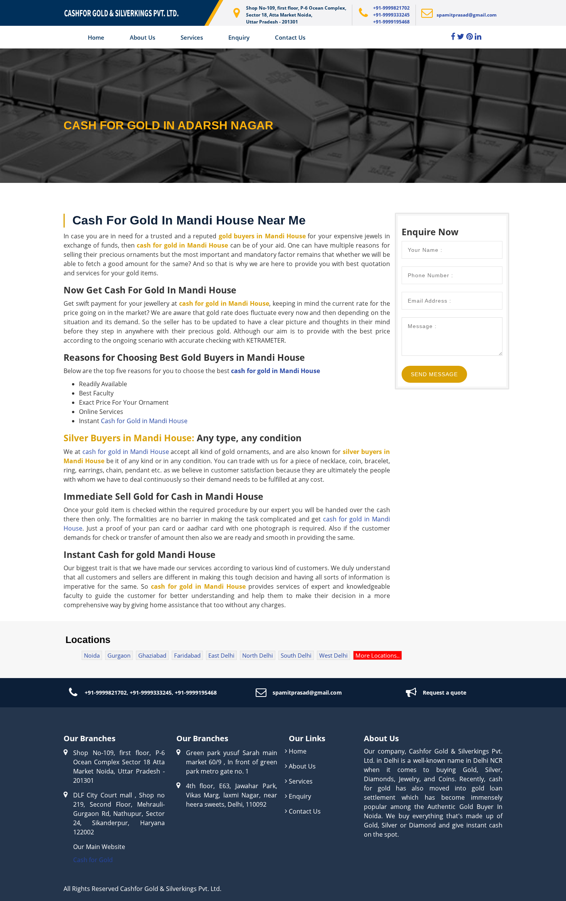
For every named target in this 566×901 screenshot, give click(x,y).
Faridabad (187, 655)
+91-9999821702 (391, 8)
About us (142, 37)
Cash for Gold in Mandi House (144, 421)
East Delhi (221, 655)
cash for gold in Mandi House (275, 371)
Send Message (434, 374)
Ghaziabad (152, 655)
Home (96, 37)
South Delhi (296, 655)
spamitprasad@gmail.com (467, 15)
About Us (302, 766)
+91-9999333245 (391, 15)
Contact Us (290, 37)
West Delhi (333, 655)
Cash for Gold (93, 860)
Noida (92, 655)
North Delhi (257, 655)
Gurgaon (119, 655)
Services (192, 37)
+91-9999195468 (391, 21)
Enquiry (239, 37)
